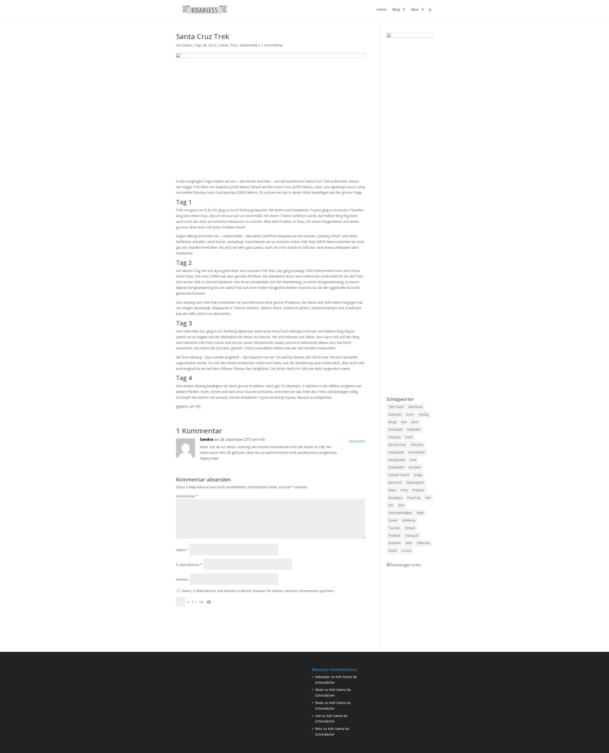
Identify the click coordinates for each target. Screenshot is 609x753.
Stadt (420, 513)
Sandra (206, 439)
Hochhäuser (416, 452)
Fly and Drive (397, 445)
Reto (318, 728)
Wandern (394, 543)
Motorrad (395, 483)
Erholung (394, 437)
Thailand (394, 536)
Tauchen (394, 528)
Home (381, 10)
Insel (413, 460)
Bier (404, 422)
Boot (415, 422)
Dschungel (395, 429)
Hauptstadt (396, 452)
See (390, 505)
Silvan (187, 45)
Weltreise (423, 543)
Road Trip (414, 498)
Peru (234, 45)
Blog (396, 10)
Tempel (410, 528)
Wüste (392, 551)
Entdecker (414, 429)
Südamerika (249, 45)
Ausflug (423, 414)
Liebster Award (398, 475)
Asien (410, 414)
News (224, 45)
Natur (392, 490)
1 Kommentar (272, 45)
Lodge (418, 475)
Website (182, 579)
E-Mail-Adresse (189, 564)
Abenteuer (415, 407)
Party (404, 490)
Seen (401, 505)
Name (182, 550)
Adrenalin (395, 414)
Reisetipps (395, 498)
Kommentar (186, 496)
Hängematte (396, 460)
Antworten (357, 441)
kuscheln (415, 467)
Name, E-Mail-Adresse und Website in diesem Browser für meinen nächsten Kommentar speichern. (258, 591)
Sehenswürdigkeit (400, 513)
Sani (428, 498)
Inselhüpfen (396, 467)
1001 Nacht (396, 407)
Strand (392, 520)
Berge (392, 422)
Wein (409, 543)
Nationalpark (415, 483)
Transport (411, 536)
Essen (409, 437)
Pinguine (418, 490)
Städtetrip (408, 520)
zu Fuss (406, 551)
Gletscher (417, 445)
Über (415, 10)
